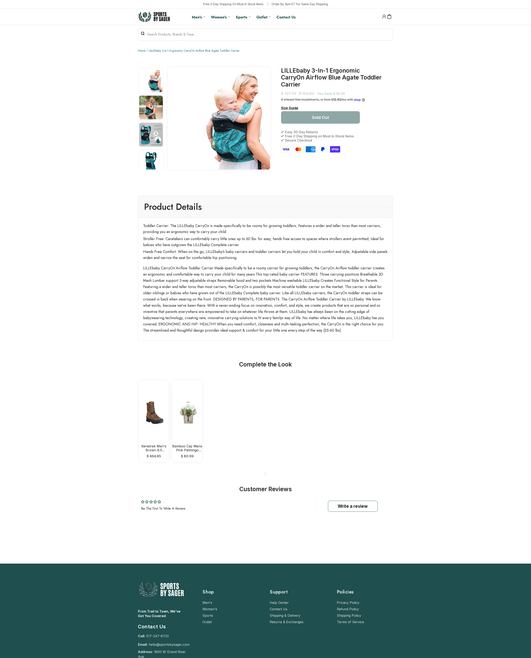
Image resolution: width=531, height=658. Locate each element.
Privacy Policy (348, 603)
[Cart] (389, 16)
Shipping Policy (349, 615)
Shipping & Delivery (285, 615)
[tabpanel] (154, 421)
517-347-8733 (157, 636)
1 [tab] (265, 473)
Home (142, 51)
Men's (207, 603)
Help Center (279, 603)
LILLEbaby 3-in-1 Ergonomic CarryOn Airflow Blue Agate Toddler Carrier (194, 51)
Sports (207, 615)
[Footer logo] (161, 607)
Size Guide (289, 108)
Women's (209, 609)
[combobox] (265, 34)
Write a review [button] (353, 506)
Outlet (207, 622)
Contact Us (278, 609)
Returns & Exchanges (286, 622)
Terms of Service (350, 622)
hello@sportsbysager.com (169, 644)
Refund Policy (348, 609)
